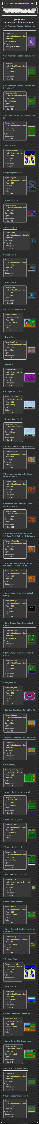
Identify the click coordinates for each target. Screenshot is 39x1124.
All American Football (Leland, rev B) (19, 27)
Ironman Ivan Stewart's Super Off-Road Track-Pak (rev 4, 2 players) (19, 534)
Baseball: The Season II (15, 309)
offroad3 (13, 481)
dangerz (13, 424)
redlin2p (13, 879)
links (33, 3)
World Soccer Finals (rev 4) (16, 1096)
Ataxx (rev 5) (10, 282)
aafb (12, 123)
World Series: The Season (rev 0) (19, 1013)
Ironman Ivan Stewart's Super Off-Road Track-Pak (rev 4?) (17, 564)
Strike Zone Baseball (14, 901)
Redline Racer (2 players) (16, 874)
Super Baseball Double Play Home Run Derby (19, 930)
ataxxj (12, 232)
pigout (13, 742)
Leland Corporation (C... (19, 235)
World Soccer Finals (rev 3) (16, 1068)
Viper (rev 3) (10, 986)
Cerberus (9, 364)
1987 (12, 320)
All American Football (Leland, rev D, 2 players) (19, 86)
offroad (13, 511)
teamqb (13, 660)
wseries (13, 1046)
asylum (13, 178)
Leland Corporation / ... (19, 939)
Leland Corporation (18, 36)
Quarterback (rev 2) (13, 819)
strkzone (13, 907)
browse (18, 3)
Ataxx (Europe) (11, 200)
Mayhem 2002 (11, 682)
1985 (12, 155)
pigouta (13, 715)
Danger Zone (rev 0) (13, 391)
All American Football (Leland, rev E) (19, 116)
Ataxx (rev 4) (10, 255)
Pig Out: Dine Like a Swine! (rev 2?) (20, 737)
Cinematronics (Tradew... (20, 882)
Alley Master (10, 145)
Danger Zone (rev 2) (13, 419)
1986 (12, 402)
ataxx (12, 287)
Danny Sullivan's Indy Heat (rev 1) (20, 446)
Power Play (10, 765)
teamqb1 (14, 601)
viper (12, 991)
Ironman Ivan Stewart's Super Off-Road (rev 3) (17, 475)
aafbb (12, 33)
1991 (12, 183)
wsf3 (12, 1073)
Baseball (13, 322)
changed (25, 3)
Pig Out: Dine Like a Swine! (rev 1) (20, 710)
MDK (6, 3)
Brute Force (10, 337)
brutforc (13, 342)
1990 (12, 210)
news (12, 3)
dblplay (13, 936)
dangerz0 (14, 397)
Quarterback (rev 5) (13, 847)
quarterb (14, 852)
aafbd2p (13, 93)
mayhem (14, 688)
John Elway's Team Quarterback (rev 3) (18, 654)
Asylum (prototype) (13, 172)
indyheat (14, 451)
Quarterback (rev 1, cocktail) (17, 792)
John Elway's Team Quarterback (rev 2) (18, 624)
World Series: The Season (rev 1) (19, 1041)
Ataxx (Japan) (11, 227)
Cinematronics (16, 153)
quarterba (14, 824)
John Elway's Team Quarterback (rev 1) (18, 594)
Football (13, 41)
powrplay (14, 770)
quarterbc (14, 797)
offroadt (13, 571)
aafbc (12, 63)
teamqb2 (14, 630)
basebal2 (14, 315)
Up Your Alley (11, 959)
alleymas (14, 150)
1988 (12, 606)
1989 (12, 39)
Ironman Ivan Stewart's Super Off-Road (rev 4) (17, 504)
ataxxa (13, 260)
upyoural (14, 964)
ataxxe (13, 205)
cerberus (13, 369)
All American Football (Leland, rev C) (19, 57)
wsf (11, 1101)
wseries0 (13, 1019)
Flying (12, 405)
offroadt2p (14, 541)
